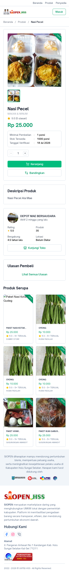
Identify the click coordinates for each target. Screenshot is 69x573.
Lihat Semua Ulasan (34, 274)
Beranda (37, 2)
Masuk (59, 11)
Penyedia (61, 2)
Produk (49, 2)
